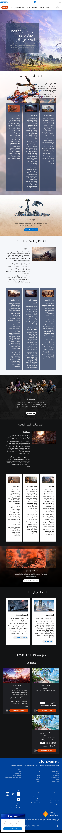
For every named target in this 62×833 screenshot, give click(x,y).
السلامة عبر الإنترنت (17, 775)
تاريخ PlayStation (55, 781)
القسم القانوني (37, 826)
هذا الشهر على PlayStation (45, 765)
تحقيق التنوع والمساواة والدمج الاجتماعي (13, 777)
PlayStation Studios (54, 775)
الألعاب (38, 781)
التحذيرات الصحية (36, 798)
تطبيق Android (18, 805)
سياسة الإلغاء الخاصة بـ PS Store (33, 794)
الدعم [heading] (57, 790)
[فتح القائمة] (60, 2)
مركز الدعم (56, 792)
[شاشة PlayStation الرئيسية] (35, 2)
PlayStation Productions (53, 777)
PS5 (39, 771)
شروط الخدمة (37, 792)
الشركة (57, 779)
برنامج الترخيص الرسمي (35, 802)
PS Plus (38, 777)
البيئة (20, 771)
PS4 (39, 773)
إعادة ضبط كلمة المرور (54, 800)
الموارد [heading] (38, 790)
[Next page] (11, 7)
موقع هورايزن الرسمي (19, 7)
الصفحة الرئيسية (55, 765)
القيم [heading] (19, 769)
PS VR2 (38, 775)
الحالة (57, 796)
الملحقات (38, 779)
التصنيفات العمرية (36, 796)
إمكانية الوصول (18, 773)
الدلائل (57, 804)
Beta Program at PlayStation (15, 807)
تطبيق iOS (19, 803)
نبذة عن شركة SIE (55, 771)
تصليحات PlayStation (54, 798)
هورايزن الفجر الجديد (44, 7)
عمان (55, 826)
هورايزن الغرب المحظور (32, 7)
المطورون (38, 800)
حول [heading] (58, 769)
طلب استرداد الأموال (54, 802)
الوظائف (57, 773)
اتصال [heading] (19, 790)
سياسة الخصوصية (33, 826)
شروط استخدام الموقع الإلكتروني (26, 826)
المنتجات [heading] (38, 769)
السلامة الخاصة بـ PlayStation (53, 794)
